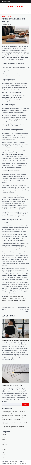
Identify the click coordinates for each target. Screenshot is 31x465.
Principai (9, 300)
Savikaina (14, 300)
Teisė (19, 300)
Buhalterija (4, 437)
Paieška (25, 404)
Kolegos (9, 298)
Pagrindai (22, 298)
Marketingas (5, 449)
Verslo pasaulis (15, 6)
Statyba (3, 454)
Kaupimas (4, 298)
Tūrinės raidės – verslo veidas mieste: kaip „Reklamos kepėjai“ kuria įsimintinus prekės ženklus (14, 418)
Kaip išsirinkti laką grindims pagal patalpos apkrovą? (14, 415)
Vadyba (3, 457)
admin (4, 24)
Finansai (9, 16)
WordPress (23, 463)
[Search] (28, 12)
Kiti (2, 447)
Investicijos (4, 444)
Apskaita (4, 16)
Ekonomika (21, 296)
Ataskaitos (14, 296)
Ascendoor (9, 463)
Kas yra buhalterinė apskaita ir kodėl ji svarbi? (15, 340)
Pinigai (3, 452)
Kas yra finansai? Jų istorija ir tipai (12, 385)
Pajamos (4, 300)
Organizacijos (15, 298)
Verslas (23, 300)
